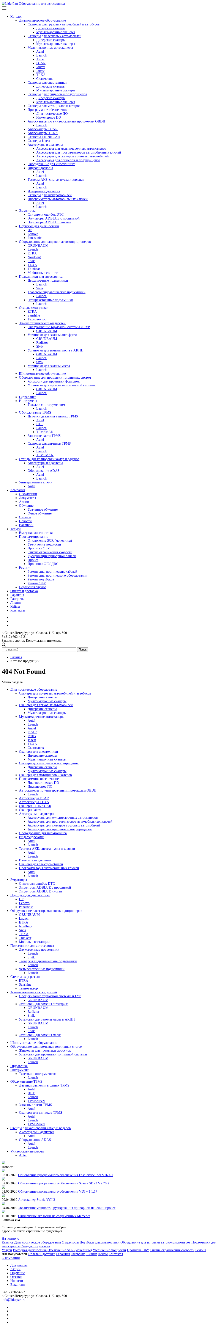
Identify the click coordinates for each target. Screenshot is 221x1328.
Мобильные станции (43, 272)
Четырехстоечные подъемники (50, 300)
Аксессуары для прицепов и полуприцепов (68, 160)
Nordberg (34, 257)
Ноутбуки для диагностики (39, 226)
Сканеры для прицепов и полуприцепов (57, 94)
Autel (40, 51)
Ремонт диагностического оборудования (57, 575)
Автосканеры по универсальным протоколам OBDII (66, 121)
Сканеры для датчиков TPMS (49, 443)
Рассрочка (17, 599)
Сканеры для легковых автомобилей (54, 36)
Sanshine (34, 315)
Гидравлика (27, 397)
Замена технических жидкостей (42, 323)
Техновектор (37, 319)
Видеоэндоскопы (40, 168)
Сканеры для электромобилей (50, 195)
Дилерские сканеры (50, 28)
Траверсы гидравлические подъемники (56, 292)
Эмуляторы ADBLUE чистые (49, 222)
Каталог (16, 16)
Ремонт (24, 567)
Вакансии (26, 525)
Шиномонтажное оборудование (42, 373)
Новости (25, 521)
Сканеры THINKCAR (44, 137)
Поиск (83, 649)
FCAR (41, 63)
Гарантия (17, 595)
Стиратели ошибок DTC (46, 214)
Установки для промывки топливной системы (62, 385)
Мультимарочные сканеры (55, 32)
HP (30, 230)
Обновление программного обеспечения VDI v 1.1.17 (57, 1191)
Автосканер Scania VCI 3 (36, 1199)
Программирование (33, 536)
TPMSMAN (45, 432)
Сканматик (44, 78)
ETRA (32, 253)
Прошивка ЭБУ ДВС (43, 564)
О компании (28, 494)
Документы (27, 498)
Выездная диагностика (36, 533)
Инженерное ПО (48, 117)
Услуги (15, 529)
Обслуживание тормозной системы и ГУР (59, 327)
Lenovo (33, 234)
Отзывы (25, 517)
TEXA (41, 75)
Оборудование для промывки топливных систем (55, 377)
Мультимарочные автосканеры (50, 47)
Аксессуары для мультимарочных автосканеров (71, 148)
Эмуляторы (27, 210)
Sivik (31, 261)
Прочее (33, 560)
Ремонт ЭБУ (37, 583)
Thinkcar (34, 269)
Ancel (40, 59)
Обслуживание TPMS (35, 412)
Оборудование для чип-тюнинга (51, 164)
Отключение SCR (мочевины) (50, 540)
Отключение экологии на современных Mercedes (54, 1216)
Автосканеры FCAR (43, 129)
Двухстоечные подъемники (48, 280)
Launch (41, 55)
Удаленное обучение (43, 509)
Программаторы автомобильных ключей (58, 199)
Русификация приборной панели (52, 556)
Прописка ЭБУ (39, 548)
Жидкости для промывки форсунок (54, 381)
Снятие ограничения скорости (50, 552)
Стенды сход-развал (33, 307)
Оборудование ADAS (44, 470)
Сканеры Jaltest (39, 141)
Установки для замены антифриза (52, 335)
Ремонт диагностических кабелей (52, 571)
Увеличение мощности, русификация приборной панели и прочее (66, 1208)
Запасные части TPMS (44, 435)
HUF (39, 424)
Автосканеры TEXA (43, 133)
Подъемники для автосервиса (41, 276)
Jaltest (40, 71)
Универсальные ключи (35, 482)
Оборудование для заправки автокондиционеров (55, 241)
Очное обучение (40, 513)
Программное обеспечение (47, 109)
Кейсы (15, 606)
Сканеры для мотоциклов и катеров (54, 106)
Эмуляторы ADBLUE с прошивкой (54, 218)
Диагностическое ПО (52, 113)
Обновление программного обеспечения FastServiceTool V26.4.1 (65, 1175)
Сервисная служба (32, 587)
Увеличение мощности (44, 544)
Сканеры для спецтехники (47, 82)
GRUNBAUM (38, 245)
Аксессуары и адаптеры (45, 144)
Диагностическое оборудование (42, 20)
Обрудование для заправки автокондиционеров (155, 1242)
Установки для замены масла (49, 366)
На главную (10, 1238)
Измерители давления (44, 191)
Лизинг (15, 602)
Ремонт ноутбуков (41, 579)
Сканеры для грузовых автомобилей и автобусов (64, 24)
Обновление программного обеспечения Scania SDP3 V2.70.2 (63, 1183)
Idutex (40, 67)
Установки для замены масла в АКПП (56, 350)
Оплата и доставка (24, 591)
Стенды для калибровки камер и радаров (49, 459)
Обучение (26, 505)
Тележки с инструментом (46, 404)
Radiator (42, 342)
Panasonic (34, 238)
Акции (24, 501)
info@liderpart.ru (13, 1299)
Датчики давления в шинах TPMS (53, 416)
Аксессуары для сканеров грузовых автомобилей (72, 156)
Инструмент (28, 401)
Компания (17, 490)
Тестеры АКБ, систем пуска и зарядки (56, 179)
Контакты (17, 610)
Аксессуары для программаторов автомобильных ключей (78, 152)
